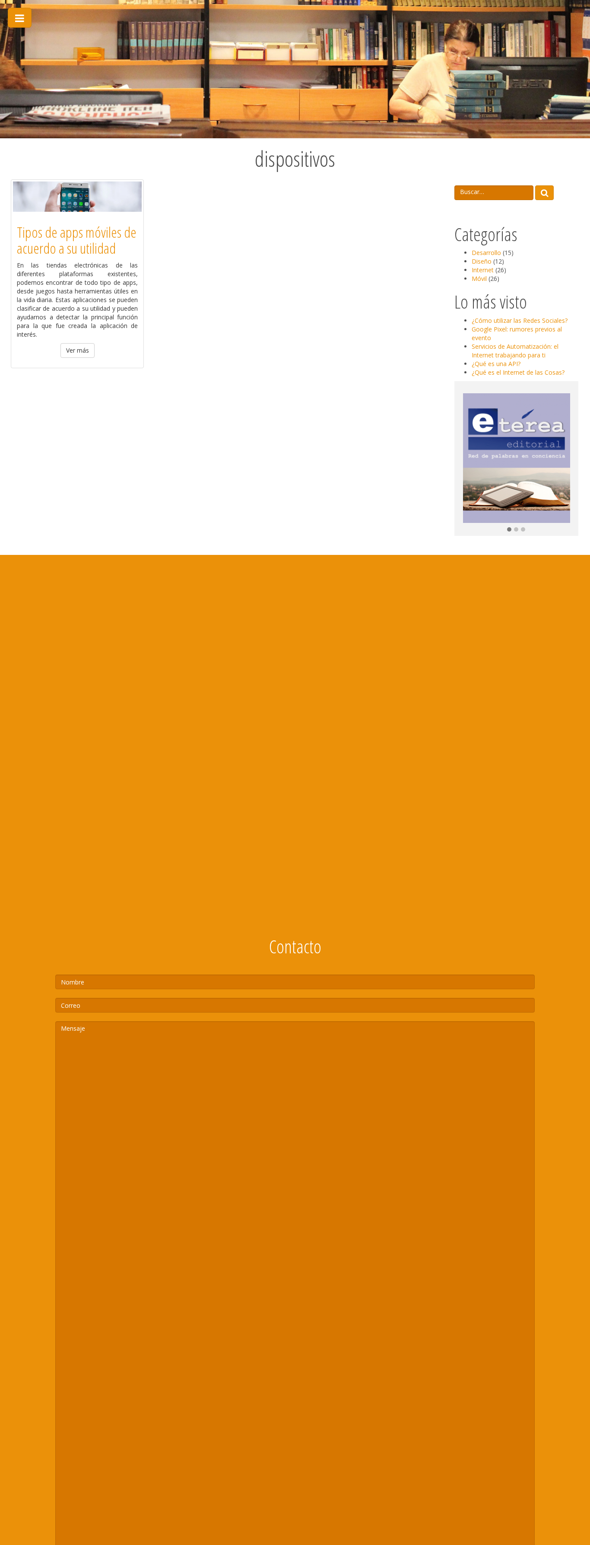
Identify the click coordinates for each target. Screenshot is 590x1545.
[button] (509, 529)
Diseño (482, 261)
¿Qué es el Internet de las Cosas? (518, 372)
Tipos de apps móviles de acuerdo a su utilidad (76, 240)
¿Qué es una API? (496, 364)
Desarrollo (486, 252)
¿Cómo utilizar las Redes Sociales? (520, 320)
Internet (483, 270)
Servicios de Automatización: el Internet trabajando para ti (515, 350)
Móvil (479, 278)
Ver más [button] (77, 350)
